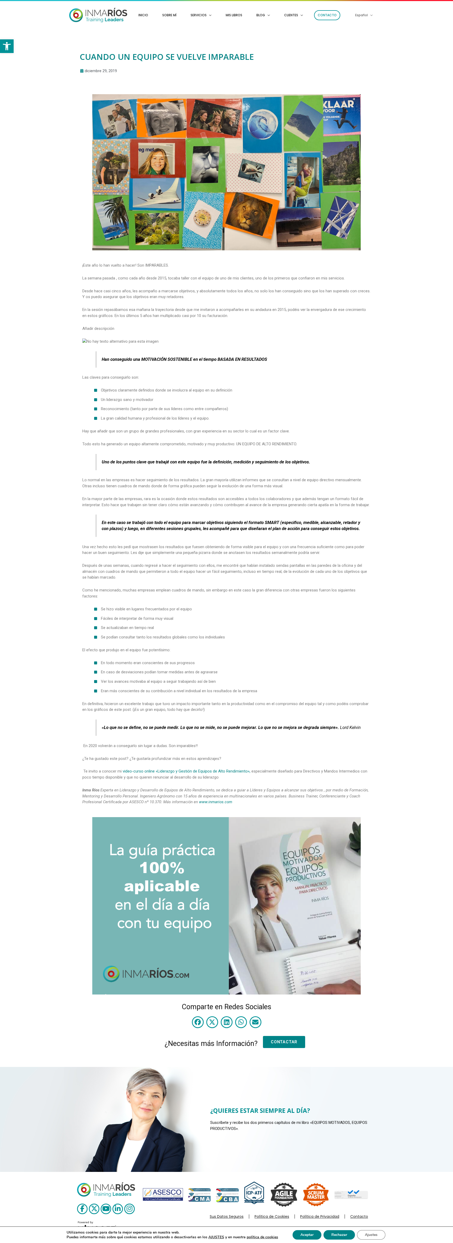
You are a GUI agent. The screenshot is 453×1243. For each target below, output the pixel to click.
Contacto (359, 1216)
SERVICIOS (199, 15)
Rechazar (339, 1234)
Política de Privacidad (319, 1216)
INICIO (143, 15)
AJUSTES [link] (216, 1237)
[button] (7, 46)
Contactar (284, 1041)
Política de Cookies (272, 1216)
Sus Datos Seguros (227, 1216)
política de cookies (262, 1237)
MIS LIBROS (234, 15)
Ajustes (371, 1234)
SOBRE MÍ (169, 15)
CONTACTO (327, 15)
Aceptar (307, 1234)
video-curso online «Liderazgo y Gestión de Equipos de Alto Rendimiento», (186, 771)
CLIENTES (291, 15)
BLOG (260, 15)
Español (361, 15)
